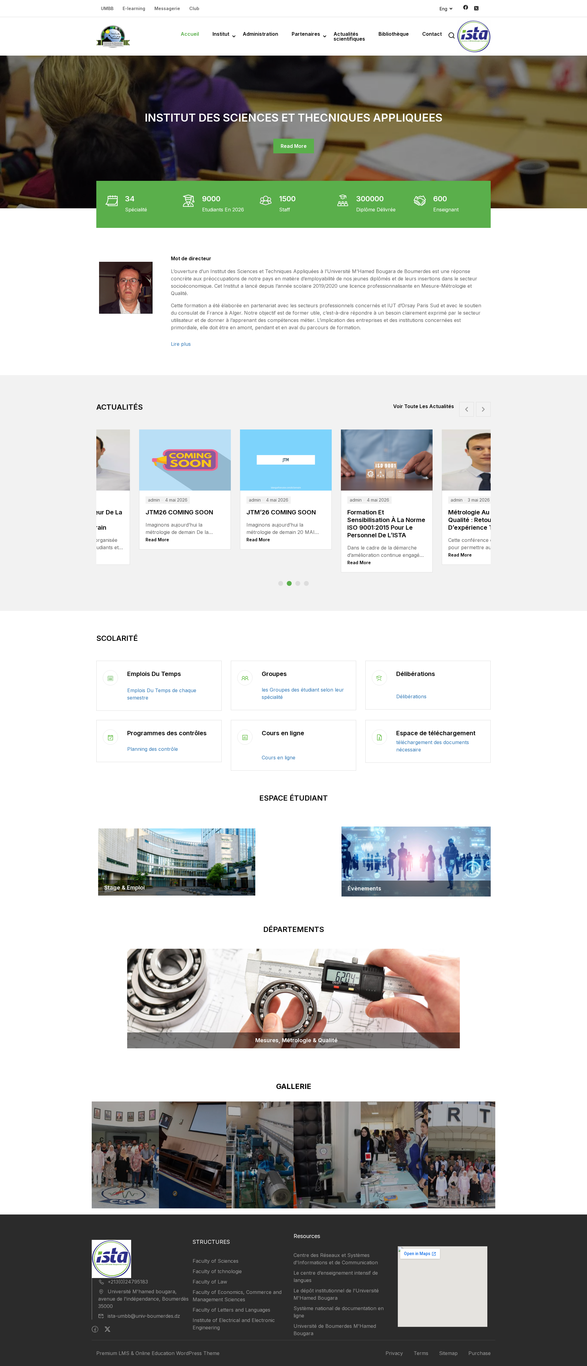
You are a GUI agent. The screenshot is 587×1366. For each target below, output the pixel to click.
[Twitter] (107, 1329)
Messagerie (167, 8)
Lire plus (181, 344)
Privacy (394, 1353)
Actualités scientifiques (349, 36)
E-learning (134, 8)
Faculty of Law (210, 1282)
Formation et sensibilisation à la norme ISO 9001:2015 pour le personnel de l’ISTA (243, 524)
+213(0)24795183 (128, 1282)
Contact (432, 34)
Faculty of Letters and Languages (231, 1310)
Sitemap (448, 1353)
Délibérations (415, 674)
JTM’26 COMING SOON (137, 512)
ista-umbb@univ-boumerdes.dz (144, 1316)
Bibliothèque (393, 34)
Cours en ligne (283, 733)
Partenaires (306, 34)
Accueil (190, 34)
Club (194, 8)
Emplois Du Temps (154, 674)
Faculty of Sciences (215, 1261)
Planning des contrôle (152, 749)
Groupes (274, 674)
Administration (260, 34)
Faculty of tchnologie (217, 1271)
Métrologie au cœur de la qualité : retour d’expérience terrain (343, 520)
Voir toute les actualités (423, 406)
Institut (220, 34)
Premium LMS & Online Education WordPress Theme (158, 1353)
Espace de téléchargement (435, 733)
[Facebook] (95, 1329)
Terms (421, 1353)
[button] (280, 583)
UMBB (107, 8)
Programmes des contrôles (167, 733)
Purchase (479, 1353)
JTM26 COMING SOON (439, 512)
